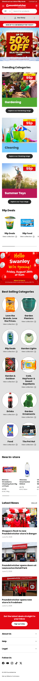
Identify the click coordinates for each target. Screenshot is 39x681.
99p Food (27, 233)
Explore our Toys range (19, 202)
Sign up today (19, 624)
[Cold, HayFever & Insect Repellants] (29, 365)
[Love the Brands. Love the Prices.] (10, 305)
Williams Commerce (13, 676)
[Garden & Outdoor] (10, 365)
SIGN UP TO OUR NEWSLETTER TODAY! (19, 25)
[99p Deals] (9, 222)
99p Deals (9, 233)
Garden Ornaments (28, 412)
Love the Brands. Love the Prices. (10, 318)
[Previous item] (4, 17)
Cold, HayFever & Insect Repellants (28, 379)
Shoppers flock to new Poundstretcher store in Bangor (19, 532)
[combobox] (19, 11)
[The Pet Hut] (29, 430)
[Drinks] (10, 400)
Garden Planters (28, 317)
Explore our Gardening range (19, 111)
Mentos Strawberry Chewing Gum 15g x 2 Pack (9, 483)
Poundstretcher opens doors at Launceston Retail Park (19, 566)
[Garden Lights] (29, 337)
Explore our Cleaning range (19, 156)
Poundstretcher (11, 672)
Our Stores (21, 18)
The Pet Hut (28, 441)
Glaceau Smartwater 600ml (25, 482)
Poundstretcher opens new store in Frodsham (17, 601)
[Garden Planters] (29, 305)
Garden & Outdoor (10, 377)
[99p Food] (27, 222)
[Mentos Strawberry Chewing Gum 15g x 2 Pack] (10, 469)
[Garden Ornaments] (29, 400)
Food (10, 441)
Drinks (10, 411)
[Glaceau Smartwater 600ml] (27, 469)
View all (34, 503)
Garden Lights (28, 348)
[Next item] (34, 17)
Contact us (33, 1)
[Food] (10, 430)
